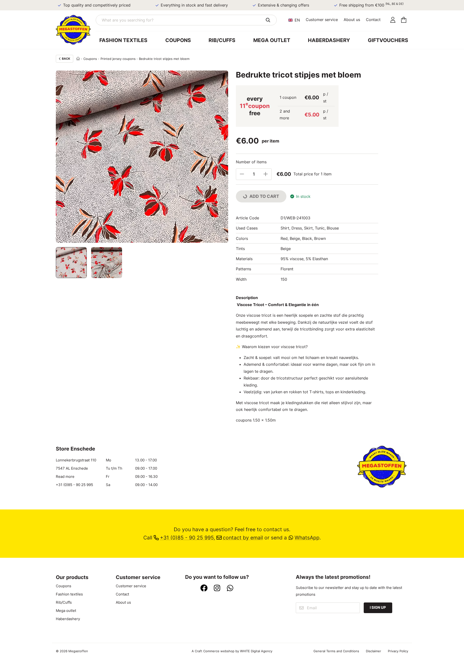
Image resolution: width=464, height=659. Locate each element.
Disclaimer (373, 651)
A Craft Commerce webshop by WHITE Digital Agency (232, 651)
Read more (65, 476)
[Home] (78, 59)
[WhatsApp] (230, 588)
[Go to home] (76, 30)
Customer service (322, 19)
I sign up (378, 607)
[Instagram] (217, 588)
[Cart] (403, 20)
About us (352, 19)
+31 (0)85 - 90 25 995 (74, 484)
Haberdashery (329, 40)
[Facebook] (204, 588)
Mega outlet (271, 40)
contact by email (243, 538)
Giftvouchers (388, 40)
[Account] (392, 20)
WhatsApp (307, 538)
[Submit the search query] (268, 20)
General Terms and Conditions (336, 651)
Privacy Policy (398, 651)
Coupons (178, 40)
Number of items (251, 161)
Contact (373, 19)
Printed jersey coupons (118, 59)
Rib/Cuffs (222, 40)
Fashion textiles (123, 40)
